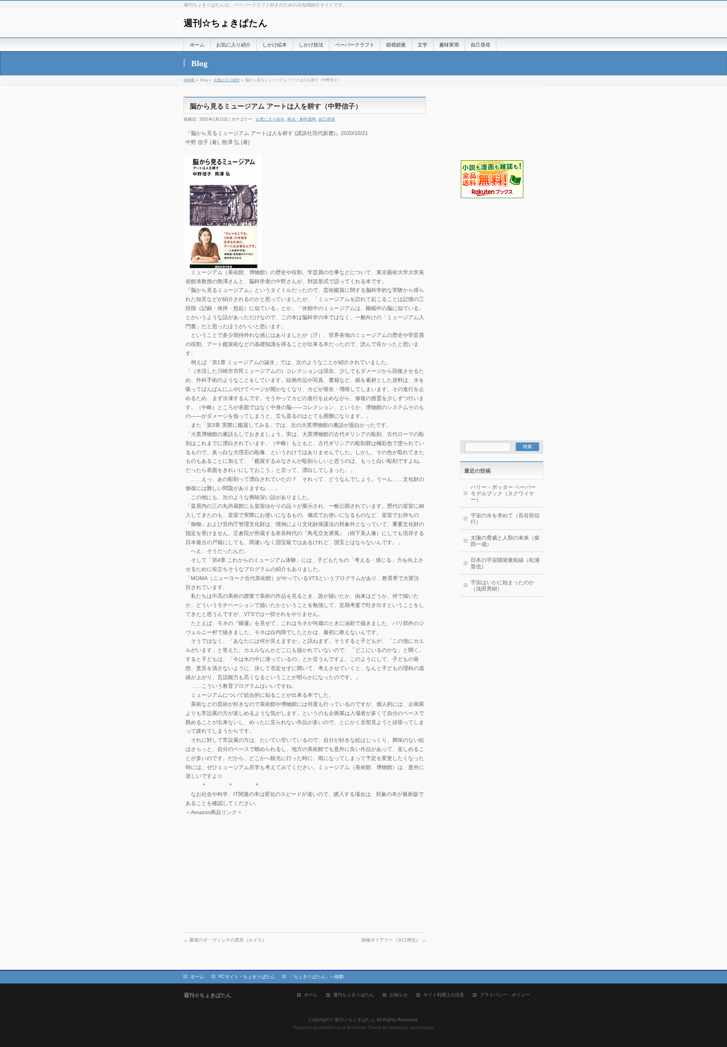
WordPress (330, 1027)
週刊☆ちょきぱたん (226, 23)
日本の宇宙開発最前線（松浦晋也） (505, 563)
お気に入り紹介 (227, 80)
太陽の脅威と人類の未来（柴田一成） (505, 541)
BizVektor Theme (364, 1027)
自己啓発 (326, 119)
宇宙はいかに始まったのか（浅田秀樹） (502, 585)
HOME (189, 80)
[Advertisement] (498, 237)
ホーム (197, 976)
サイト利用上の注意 (443, 995)
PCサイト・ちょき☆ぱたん (246, 976)
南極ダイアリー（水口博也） (393, 940)
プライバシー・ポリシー (505, 995)
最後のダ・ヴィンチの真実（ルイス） (225, 940)
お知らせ (399, 995)
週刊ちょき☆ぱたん (353, 995)
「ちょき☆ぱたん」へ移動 (316, 976)
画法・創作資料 (301, 119)
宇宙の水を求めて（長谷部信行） (505, 518)
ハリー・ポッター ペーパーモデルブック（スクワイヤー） (503, 493)
